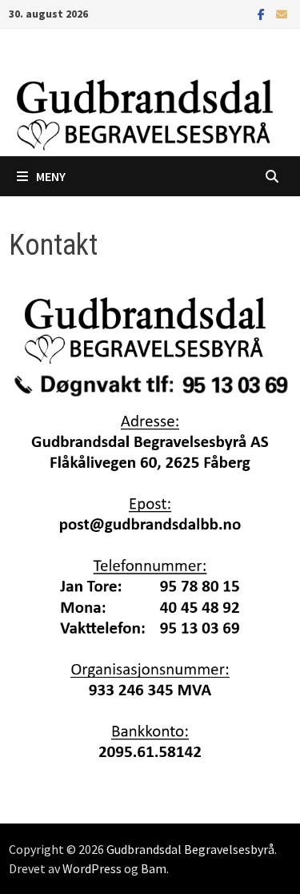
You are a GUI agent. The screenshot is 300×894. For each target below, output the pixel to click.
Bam (153, 868)
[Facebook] (263, 13)
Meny (51, 176)
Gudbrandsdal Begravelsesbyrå (190, 849)
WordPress (92, 868)
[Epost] (281, 13)
